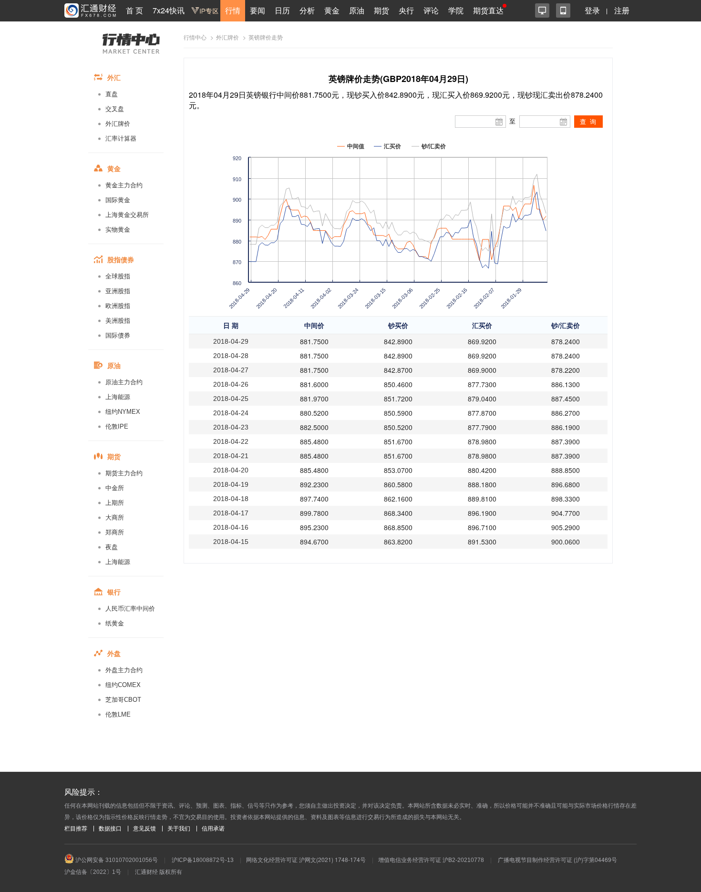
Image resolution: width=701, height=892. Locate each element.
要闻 (257, 10)
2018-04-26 (230, 384)
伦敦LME (118, 714)
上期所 (114, 502)
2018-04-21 (230, 456)
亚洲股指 (117, 291)
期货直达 (488, 10)
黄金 (332, 10)
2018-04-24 (230, 413)
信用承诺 (213, 828)
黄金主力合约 (124, 185)
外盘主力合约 (124, 670)
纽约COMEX (123, 684)
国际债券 (117, 335)
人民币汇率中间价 (130, 608)
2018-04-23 (230, 427)
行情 (232, 10)
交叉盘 (114, 109)
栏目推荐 (75, 828)
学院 (456, 10)
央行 (406, 10)
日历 (282, 10)
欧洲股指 (117, 305)
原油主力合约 (124, 382)
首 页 (134, 10)
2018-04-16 (230, 527)
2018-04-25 (230, 398)
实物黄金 (117, 229)
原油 (356, 10)
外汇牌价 (117, 123)
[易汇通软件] (542, 10)
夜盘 (111, 547)
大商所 (114, 517)
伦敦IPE (116, 426)
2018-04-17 (230, 513)
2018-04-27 (230, 370)
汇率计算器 (120, 138)
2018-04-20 (230, 470)
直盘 (111, 94)
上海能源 (117, 396)
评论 (431, 10)
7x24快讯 (169, 10)
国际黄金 (117, 200)
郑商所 (114, 532)
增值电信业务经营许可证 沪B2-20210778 (431, 860)
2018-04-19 (230, 484)
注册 (621, 10)
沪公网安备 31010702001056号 (116, 860)
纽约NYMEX (122, 411)
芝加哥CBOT (123, 699)
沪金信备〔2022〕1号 (92, 872)
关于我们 (178, 828)
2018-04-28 (230, 355)
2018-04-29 (230, 341)
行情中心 (195, 37)
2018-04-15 (230, 541)
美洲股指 (117, 320)
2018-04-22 (230, 441)
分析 (307, 10)
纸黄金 (114, 623)
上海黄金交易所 (127, 214)
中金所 (114, 488)
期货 (381, 10)
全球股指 (117, 276)
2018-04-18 (230, 498)
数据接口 (110, 828)
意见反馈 (144, 828)
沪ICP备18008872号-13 (203, 860)
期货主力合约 (124, 473)
